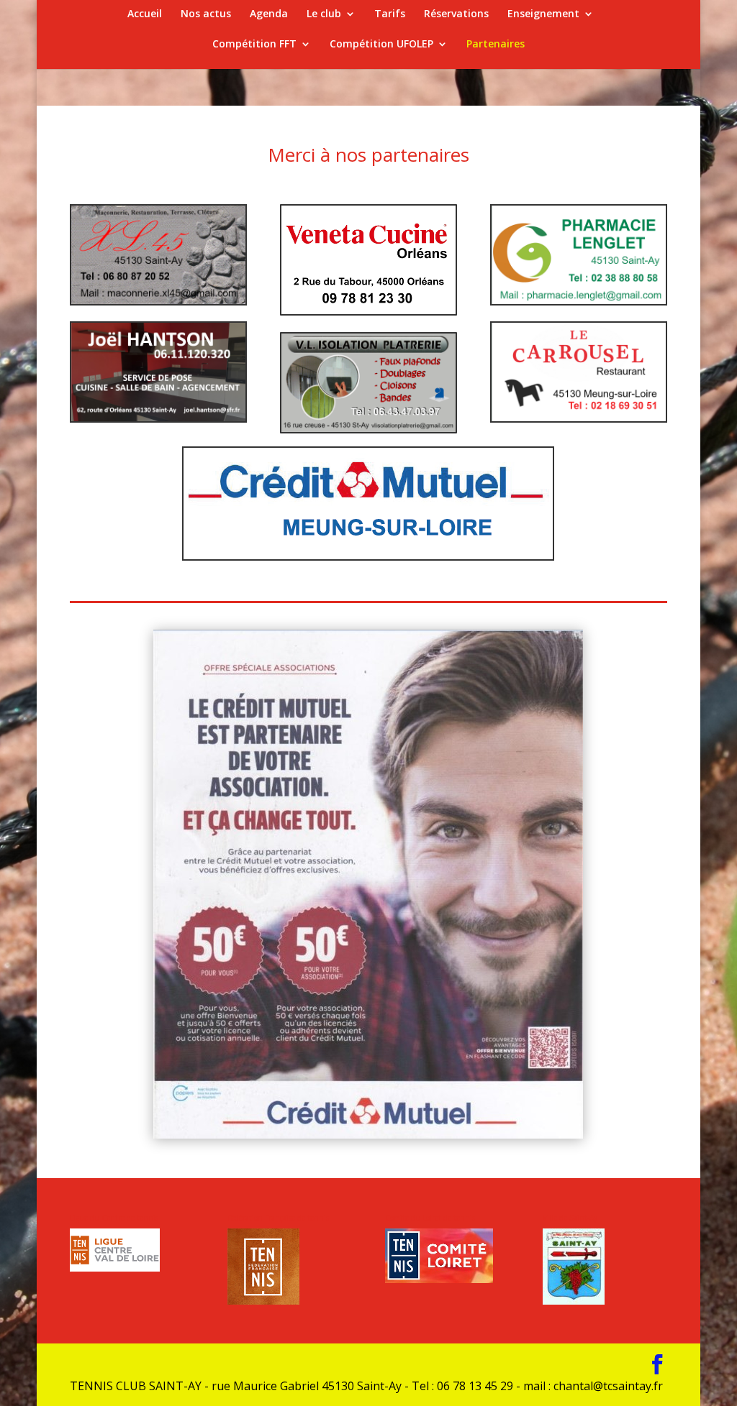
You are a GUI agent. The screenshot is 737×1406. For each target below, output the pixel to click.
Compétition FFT (254, 44)
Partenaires (495, 44)
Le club (324, 14)
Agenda (269, 14)
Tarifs (389, 14)
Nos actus (206, 14)
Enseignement (543, 14)
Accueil (144, 14)
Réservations (456, 14)
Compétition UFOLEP (381, 44)
